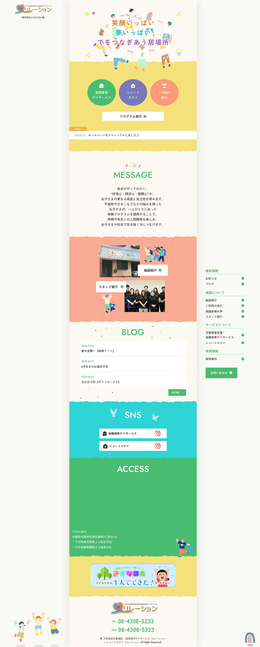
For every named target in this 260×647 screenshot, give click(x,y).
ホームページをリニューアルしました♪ (113, 135)
